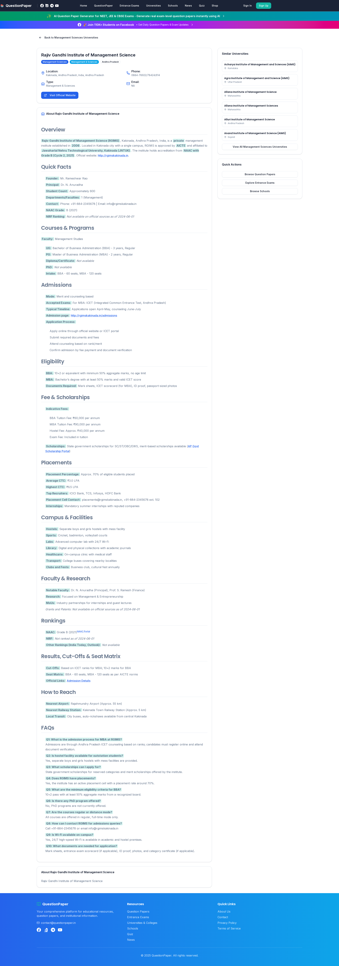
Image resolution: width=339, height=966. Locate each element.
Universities (153, 5)
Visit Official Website (63, 95)
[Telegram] (52, 5)
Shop (215, 5)
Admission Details (78, 680)
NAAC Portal (83, 631)
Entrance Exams (129, 5)
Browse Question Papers (260, 174)
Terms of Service (229, 928)
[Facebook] (42, 5)
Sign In (247, 5)
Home (83, 5)
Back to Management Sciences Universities (71, 37)
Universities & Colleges (142, 923)
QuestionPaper (103, 5)
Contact (223, 917)
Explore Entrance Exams (260, 182)
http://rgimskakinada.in (113, 155)
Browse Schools (260, 191)
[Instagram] (47, 5)
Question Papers (138, 911)
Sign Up (263, 5)
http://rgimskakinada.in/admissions (94, 315)
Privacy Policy (227, 923)
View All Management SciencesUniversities (260, 146)
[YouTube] (57, 5)
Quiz (202, 5)
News (188, 5)
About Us (224, 911)
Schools (173, 5)
